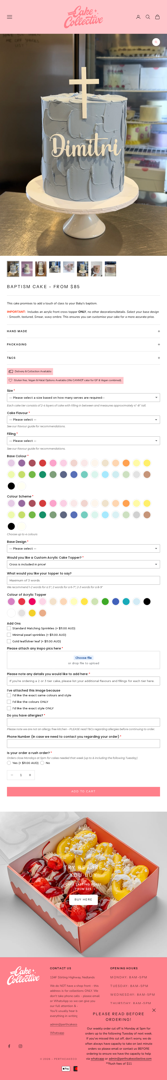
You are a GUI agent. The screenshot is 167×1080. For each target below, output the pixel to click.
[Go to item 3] (41, 269)
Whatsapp (57, 1033)
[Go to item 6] (83, 269)
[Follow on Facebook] (9, 1046)
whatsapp (97, 1059)
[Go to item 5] (69, 267)
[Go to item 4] (55, 267)
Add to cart (83, 791)
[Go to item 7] (96, 269)
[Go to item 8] (110, 269)
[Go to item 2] (27, 269)
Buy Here (84, 900)
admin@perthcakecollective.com (130, 1059)
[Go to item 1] (13, 269)
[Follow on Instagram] (20, 1046)
